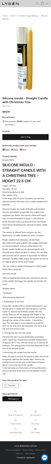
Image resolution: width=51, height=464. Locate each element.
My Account (35, 415)
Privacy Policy (28, 450)
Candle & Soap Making (28, 16)
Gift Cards (35, 432)
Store (13, 16)
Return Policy (41, 450)
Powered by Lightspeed (25, 457)
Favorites (35, 423)
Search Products (15, 415)
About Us (19, 453)
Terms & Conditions (12, 450)
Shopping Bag (16, 432)
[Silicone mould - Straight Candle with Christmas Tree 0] (26, 58)
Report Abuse (30, 453)
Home (4, 16)
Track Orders (15, 423)
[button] (11, 3)
